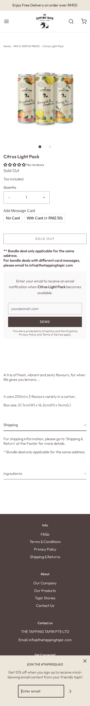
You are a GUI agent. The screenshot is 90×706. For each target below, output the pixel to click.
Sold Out (45, 239)
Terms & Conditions (45, 541)
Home (7, 46)
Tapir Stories (45, 598)
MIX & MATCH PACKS (27, 46)
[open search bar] (71, 21)
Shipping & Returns (45, 556)
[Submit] (70, 691)
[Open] (6, 21)
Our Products (45, 590)
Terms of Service (52, 334)
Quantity (9, 187)
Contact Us (45, 605)
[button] (45, 96)
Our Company (45, 583)
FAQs (45, 534)
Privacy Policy (27, 334)
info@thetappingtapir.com (51, 265)
